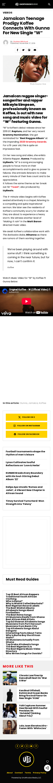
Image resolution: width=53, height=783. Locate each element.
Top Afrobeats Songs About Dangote (22, 629)
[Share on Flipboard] (29, 50)
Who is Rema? (14, 601)
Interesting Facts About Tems (24, 633)
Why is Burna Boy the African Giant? (23, 636)
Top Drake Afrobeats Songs (22, 644)
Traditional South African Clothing (21, 598)
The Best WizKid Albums (20, 608)
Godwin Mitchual (20, 41)
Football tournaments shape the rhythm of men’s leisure (25, 453)
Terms (28, 772)
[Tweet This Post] (23, 50)
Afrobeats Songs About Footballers (20, 611)
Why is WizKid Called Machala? (24, 603)
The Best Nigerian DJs (19, 646)
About (10, 772)
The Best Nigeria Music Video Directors (23, 650)
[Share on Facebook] (17, 50)
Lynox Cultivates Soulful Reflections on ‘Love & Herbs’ (23, 464)
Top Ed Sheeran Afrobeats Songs (25, 621)
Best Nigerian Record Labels (22, 605)
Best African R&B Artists (20, 619)
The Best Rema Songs (19, 614)
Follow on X (28, 417)
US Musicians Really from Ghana (25, 617)
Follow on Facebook (28, 434)
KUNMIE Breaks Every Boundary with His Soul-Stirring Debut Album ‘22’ (24, 476)
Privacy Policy (39, 772)
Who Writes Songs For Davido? (24, 653)
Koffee (42, 403)
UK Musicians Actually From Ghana (22, 641)
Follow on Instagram (28, 425)
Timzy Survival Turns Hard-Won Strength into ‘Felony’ (25, 502)
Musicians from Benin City (21, 626)
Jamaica (33, 403)
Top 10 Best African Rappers (22, 594)
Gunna (23, 403)
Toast (15, 187)
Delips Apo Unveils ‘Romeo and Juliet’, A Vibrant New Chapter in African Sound (25, 490)
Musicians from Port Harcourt (23, 624)
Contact (19, 772)
